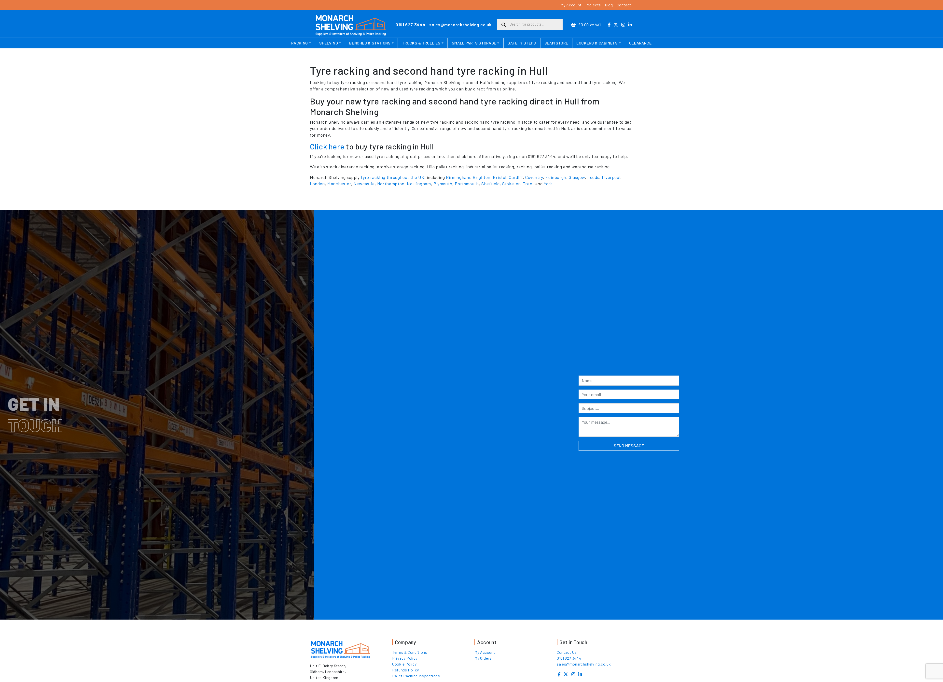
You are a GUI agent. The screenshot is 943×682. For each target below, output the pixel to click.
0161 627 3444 (410, 24)
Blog (609, 4)
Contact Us (567, 652)
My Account (571, 4)
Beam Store (556, 43)
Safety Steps (522, 43)
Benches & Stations (370, 43)
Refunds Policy (405, 669)
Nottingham (419, 183)
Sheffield (490, 183)
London (317, 183)
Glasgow (577, 177)
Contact (624, 4)
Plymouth (442, 183)
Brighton (481, 177)
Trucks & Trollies (421, 43)
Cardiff (516, 177)
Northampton (390, 183)
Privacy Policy (404, 658)
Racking (299, 43)
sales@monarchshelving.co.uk (460, 24)
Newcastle (364, 183)
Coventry (534, 177)
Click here (327, 146)
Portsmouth (467, 183)
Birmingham (458, 177)
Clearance (640, 43)
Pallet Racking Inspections (416, 675)
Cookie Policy (404, 664)
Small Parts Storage (474, 43)
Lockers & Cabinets (597, 43)
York (548, 183)
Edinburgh (555, 177)
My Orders (483, 658)
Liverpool (611, 177)
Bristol (499, 177)
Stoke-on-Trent (518, 183)
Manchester (339, 183)
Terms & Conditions (409, 652)
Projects (593, 4)
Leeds (593, 177)
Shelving (328, 43)
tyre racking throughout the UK (392, 177)
